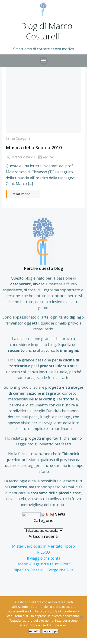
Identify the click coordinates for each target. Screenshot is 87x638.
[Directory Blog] (31, 514)
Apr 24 (48, 157)
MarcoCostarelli (23, 157)
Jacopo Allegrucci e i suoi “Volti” (43, 563)
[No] (81, 617)
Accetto (34, 631)
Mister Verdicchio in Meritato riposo (43, 546)
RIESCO (43, 552)
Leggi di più (50, 631)
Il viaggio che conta (43, 558)
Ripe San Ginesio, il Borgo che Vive (44, 569)
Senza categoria (18, 138)
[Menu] (44, 61)
